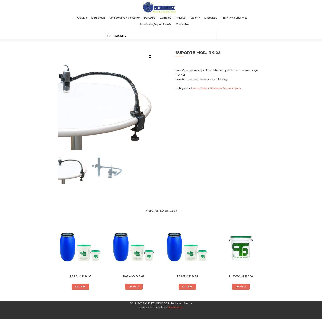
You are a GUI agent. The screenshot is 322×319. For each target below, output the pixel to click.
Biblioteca (98, 17)
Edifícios (165, 17)
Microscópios (232, 88)
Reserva (195, 17)
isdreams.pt (175, 307)
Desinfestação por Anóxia (155, 24)
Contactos (182, 24)
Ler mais (80, 286)
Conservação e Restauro (124, 17)
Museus (180, 17)
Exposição (210, 17)
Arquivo (82, 17)
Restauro (150, 17)
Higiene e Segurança (234, 17)
